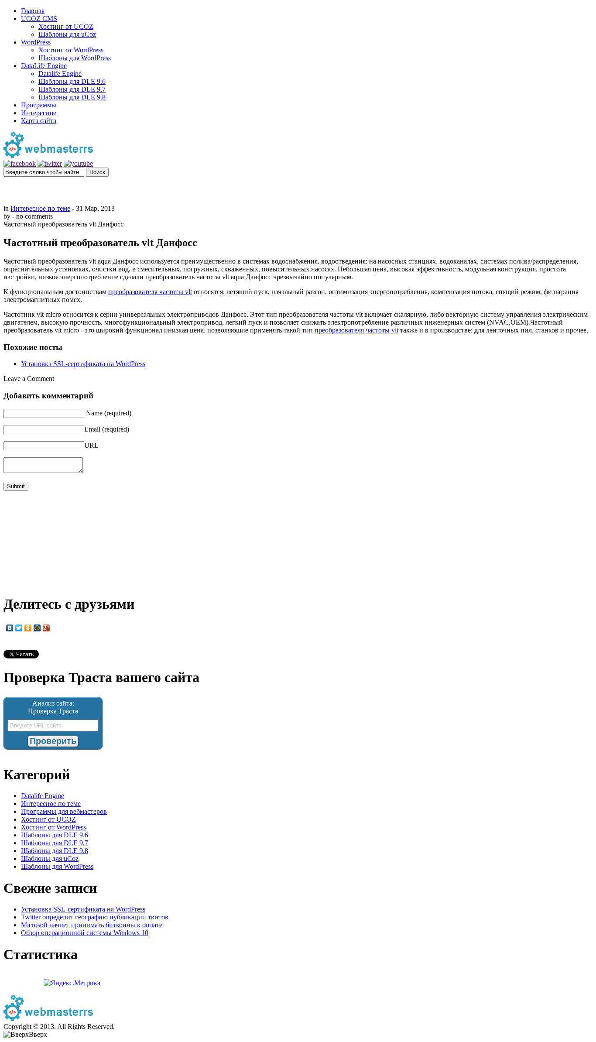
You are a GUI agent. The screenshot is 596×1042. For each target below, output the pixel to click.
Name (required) (108, 413)
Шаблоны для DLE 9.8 (72, 97)
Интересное (38, 113)
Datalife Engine (60, 73)
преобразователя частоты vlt (150, 291)
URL (91, 445)
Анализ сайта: (53, 703)
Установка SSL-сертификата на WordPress (83, 363)
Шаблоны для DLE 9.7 (72, 89)
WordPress (36, 42)
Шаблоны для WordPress (74, 58)
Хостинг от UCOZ (65, 26)
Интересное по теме (40, 208)
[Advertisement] (298, 190)
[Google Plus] (46, 628)
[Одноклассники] (28, 628)
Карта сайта (38, 120)
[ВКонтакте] (9, 628)
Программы (38, 105)
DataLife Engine (44, 65)
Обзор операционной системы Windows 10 (84, 932)
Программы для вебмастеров (64, 811)
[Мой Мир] (37, 628)
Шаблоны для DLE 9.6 (72, 81)
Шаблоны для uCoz (67, 34)
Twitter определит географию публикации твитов (94, 917)
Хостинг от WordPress (70, 50)
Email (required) (106, 429)
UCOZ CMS (39, 18)
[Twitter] (19, 628)
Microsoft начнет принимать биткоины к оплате (91, 925)
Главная (33, 10)
